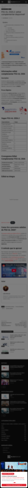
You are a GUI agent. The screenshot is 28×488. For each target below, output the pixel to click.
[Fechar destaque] (25, 464)
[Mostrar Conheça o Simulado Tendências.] (12, 482)
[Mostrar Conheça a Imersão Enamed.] (15, 482)
